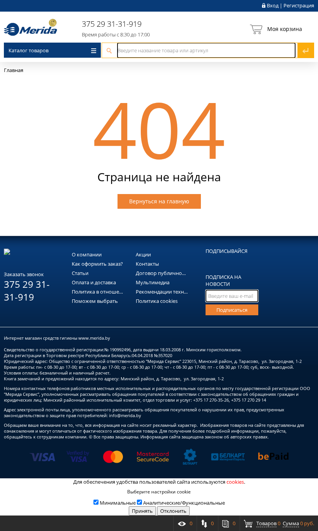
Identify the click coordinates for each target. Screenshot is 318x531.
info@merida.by (125, 415)
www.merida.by (94, 338)
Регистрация (298, 5)
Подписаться (231, 309)
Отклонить (173, 510)
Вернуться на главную (159, 201)
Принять (142, 510)
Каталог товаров (28, 50)
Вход (272, 5)
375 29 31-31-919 (112, 24)
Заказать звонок (24, 274)
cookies (235, 481)
